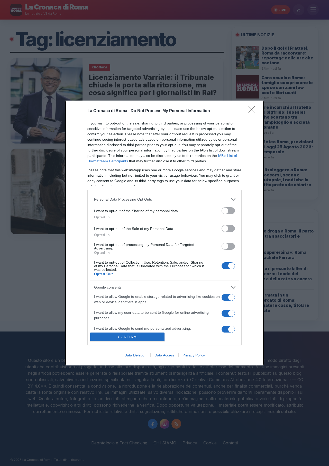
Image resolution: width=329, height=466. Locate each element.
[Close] (253, 111)
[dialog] (164, 233)
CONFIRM (127, 337)
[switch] (228, 210)
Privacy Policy (193, 355)
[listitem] (164, 199)
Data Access (164, 355)
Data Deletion (135, 355)
